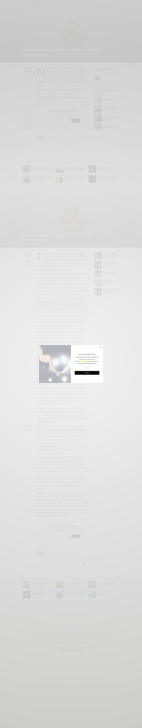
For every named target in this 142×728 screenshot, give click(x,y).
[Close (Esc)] (100, 348)
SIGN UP (87, 373)
